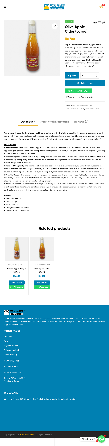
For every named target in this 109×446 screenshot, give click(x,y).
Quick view (23, 250)
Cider (77, 105)
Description (28, 121)
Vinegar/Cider (86, 105)
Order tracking (10, 354)
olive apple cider (92, 109)
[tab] (28, 122)
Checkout (8, 336)
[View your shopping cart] (101, 6)
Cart (6, 341)
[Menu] (7, 6)
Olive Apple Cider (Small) (41, 270)
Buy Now (72, 75)
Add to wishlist (87, 97)
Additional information (55, 121)
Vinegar (11, 264)
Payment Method (11, 345)
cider (82, 109)
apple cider (74, 109)
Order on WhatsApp (80, 91)
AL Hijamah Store (27, 434)
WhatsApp (18, 287)
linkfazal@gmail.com (12, 372)
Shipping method (11, 350)
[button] (85, 90)
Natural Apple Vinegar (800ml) (16, 270)
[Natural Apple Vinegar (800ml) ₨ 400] (103, 22)
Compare (71, 97)
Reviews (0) (81, 121)
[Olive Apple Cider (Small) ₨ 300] (95, 22)
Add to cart (87, 83)
